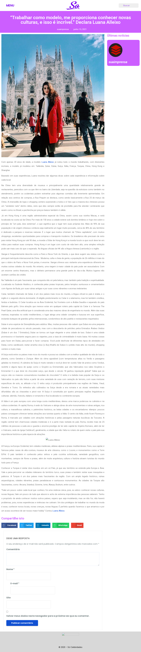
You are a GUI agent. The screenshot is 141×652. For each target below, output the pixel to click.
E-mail (14, 583)
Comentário (13, 549)
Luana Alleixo (48, 162)
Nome (10, 569)
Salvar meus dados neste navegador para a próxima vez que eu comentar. (48, 615)
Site (8, 597)
